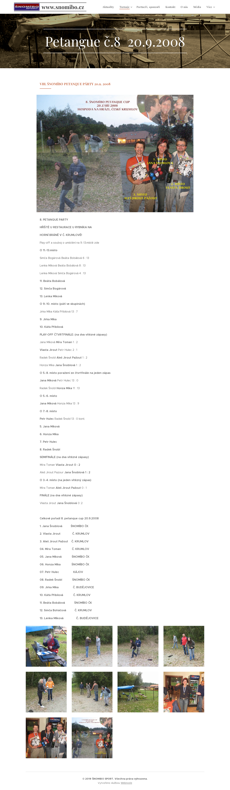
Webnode (126, 782)
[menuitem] (109, 7)
